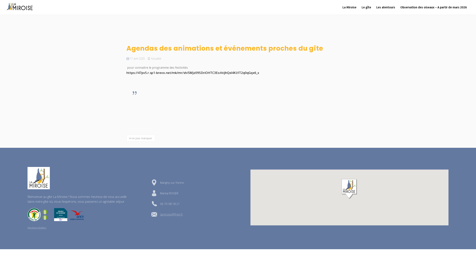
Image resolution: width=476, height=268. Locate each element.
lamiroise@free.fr (171, 214)
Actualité (156, 58)
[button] (349, 189)
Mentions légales (37, 227)
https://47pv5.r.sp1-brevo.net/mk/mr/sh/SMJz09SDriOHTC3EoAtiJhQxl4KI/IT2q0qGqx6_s (192, 73)
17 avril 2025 (137, 58)
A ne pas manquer (140, 138)
